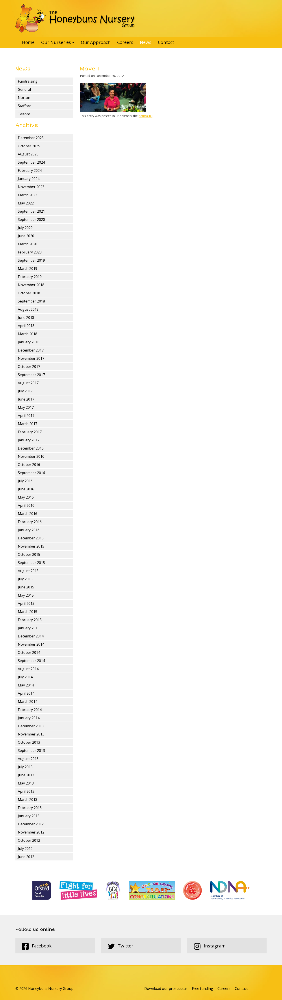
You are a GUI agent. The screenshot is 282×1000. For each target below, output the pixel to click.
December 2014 (31, 636)
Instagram (214, 946)
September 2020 (31, 219)
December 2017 (31, 350)
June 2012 (26, 856)
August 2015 (28, 570)
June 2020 (26, 235)
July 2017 (25, 391)
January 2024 (28, 178)
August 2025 (28, 154)
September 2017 (31, 374)
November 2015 (31, 546)
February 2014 (30, 709)
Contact (166, 42)
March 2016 (27, 513)
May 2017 (26, 407)
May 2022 (26, 203)
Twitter (125, 946)
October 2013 (29, 742)
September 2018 (31, 301)
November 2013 (31, 734)
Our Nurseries (56, 42)
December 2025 (31, 137)
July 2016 (25, 480)
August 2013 (28, 758)
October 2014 (29, 652)
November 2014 (31, 644)
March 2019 (27, 268)
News (145, 42)
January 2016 (28, 529)
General (24, 89)
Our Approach (96, 42)
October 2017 (29, 366)
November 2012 (31, 832)
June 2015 (26, 587)
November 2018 (31, 284)
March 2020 (27, 244)
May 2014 (26, 685)
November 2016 (31, 456)
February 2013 (30, 807)
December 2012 (31, 824)
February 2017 (30, 431)
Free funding (202, 988)
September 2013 (31, 750)
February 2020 (30, 252)
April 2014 (26, 693)
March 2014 (27, 701)
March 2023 (27, 195)
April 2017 (26, 415)
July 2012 (25, 848)
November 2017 (31, 358)
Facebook (41, 946)
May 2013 (26, 783)
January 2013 (28, 815)
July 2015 (25, 579)
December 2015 (31, 538)
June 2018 (26, 317)
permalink (145, 116)
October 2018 (29, 293)
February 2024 (30, 170)
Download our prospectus (165, 988)
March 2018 (27, 333)
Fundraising (27, 81)
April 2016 (26, 505)
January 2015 (28, 628)
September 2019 (31, 260)
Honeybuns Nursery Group (75, 18)
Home (28, 42)
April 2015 (26, 603)
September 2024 (31, 162)
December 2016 (31, 448)
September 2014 (31, 660)
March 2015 (27, 611)
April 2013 (26, 791)
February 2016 (30, 521)
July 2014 (25, 677)
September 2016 (31, 472)
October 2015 (29, 554)
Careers (125, 42)
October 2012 (29, 840)
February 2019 (30, 276)
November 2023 (31, 186)
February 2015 (30, 619)
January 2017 (28, 440)
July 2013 (25, 766)
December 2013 (31, 726)
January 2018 (28, 342)
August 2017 (28, 382)
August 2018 (28, 309)
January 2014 (28, 717)
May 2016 (26, 497)
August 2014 (28, 668)
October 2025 (29, 146)
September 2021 (31, 211)
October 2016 (29, 464)
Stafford (24, 105)
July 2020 (25, 227)
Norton (24, 97)
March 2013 (27, 799)
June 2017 (26, 399)
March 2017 (27, 423)
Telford (24, 114)
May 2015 (26, 595)
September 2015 (31, 562)
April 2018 (26, 325)
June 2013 (26, 775)
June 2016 (26, 489)
